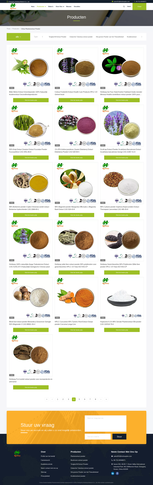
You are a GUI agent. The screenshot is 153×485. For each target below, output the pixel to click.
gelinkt (112, 473)
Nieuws (68, 6)
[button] (42, 37)
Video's (50, 6)
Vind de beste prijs (31, 100)
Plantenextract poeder (78, 456)
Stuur (119, 436)
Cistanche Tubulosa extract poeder (60, 37)
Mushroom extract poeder (79, 460)
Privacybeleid (45, 476)
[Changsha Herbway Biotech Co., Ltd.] (13, 6)
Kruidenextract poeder (113, 37)
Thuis (8, 29)
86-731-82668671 (141, 1)
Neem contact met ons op (49, 468)
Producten (41, 6)
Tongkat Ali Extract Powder (79, 464)
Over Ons (59, 6)
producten (15, 29)
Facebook (117, 473)
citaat (139, 6)
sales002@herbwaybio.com (122, 1)
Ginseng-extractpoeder (131, 37)
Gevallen (77, 6)
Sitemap (43, 472)
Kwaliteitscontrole (46, 464)
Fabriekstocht (45, 460)
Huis (32, 6)
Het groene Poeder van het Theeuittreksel (89, 37)
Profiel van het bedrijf (48, 456)
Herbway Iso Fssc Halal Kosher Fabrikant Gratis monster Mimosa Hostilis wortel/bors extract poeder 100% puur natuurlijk (121, 94)
